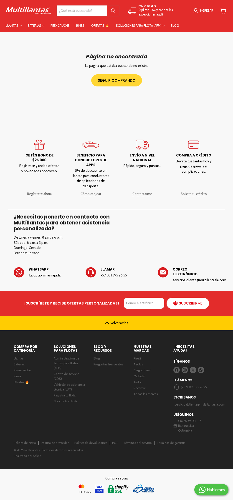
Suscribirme (191, 303)
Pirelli (137, 358)
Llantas (12, 25)
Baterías (35, 25)
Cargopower (142, 370)
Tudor (138, 382)
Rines (80, 25)
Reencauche (60, 25)
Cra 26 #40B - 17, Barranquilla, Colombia (189, 425)
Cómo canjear (91, 194)
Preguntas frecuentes (108, 364)
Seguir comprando (116, 80)
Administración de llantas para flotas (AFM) (66, 363)
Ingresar (206, 10)
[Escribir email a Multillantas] (188, 275)
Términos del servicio (137, 443)
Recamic (140, 388)
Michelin (139, 376)
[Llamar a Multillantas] (116, 275)
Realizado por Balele (27, 456)
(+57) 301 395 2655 (194, 387)
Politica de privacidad (55, 443)
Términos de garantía (171, 443)
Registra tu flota (65, 395)
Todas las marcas (146, 394)
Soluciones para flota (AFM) (139, 25)
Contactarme (142, 194)
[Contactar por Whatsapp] (44, 275)
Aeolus (138, 364)
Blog (175, 25)
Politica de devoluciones (90, 443)
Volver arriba (119, 323)
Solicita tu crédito (194, 194)
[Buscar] (113, 10)
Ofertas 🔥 (100, 25)
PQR (115, 443)
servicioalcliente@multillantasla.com (192, 404)
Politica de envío (25, 443)
